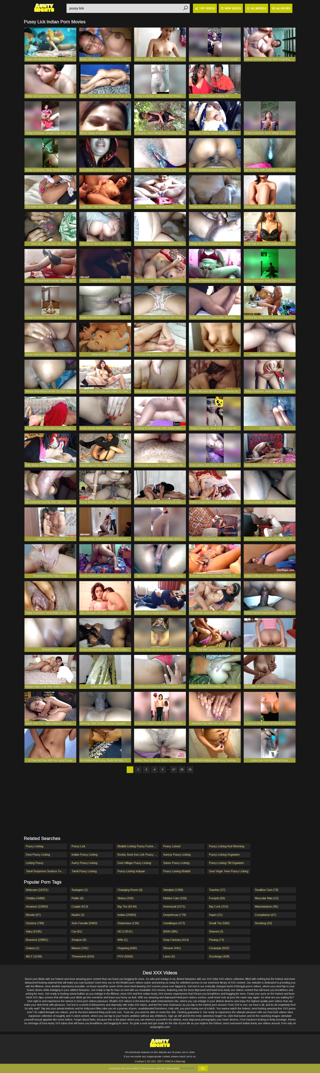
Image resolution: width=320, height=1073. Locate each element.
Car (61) (76, 931)
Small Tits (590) (219, 923)
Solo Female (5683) (84, 923)
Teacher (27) (217, 889)
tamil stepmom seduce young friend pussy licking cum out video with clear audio (46, 871)
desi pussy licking (38, 854)
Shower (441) (172, 948)
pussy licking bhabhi (176, 871)
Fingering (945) (127, 948)
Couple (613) (79, 906)
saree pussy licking (176, 862)
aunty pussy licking (84, 862)
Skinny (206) (125, 898)
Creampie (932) (219, 948)
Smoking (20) (263, 923)
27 (173, 769)
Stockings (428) (219, 956)
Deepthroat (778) (174, 914)
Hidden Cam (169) (175, 898)
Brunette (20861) (37, 939)
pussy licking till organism (226, 862)
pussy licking (34, 846)
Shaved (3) (216, 931)
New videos (233, 8)
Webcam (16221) (37, 889)
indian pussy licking (84, 854)
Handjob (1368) (173, 889)
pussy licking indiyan (131, 871)
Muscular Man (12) (267, 898)
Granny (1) (32, 948)
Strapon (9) (78, 939)
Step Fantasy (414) (176, 939)
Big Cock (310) (218, 906)
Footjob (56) (217, 898)
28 (181, 769)
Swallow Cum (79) (266, 889)
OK (203, 1068)
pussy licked (171, 846)
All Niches (283, 8)
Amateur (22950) (37, 906)
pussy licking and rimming (226, 846)
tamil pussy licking (84, 871)
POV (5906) (125, 956)
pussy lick (78, 846)
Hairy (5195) (34, 931)
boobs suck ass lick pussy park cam (138, 854)
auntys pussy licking (177, 854)
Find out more (187, 1068)
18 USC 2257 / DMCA (160, 1061)
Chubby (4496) (35, 898)
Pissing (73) (216, 939)
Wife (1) (122, 939)
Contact (139, 1061)
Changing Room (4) (129, 889)
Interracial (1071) (174, 906)
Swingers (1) (79, 889)
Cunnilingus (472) (174, 923)
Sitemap (180, 1061)
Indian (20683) (126, 914)
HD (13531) (125, 931)
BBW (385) (170, 931)
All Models (258, 8)
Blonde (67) (33, 914)
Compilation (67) (265, 914)
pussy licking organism (224, 854)
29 (190, 769)
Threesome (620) (82, 956)
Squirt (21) (216, 914)
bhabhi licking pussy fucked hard (138, 846)
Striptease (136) (128, 923)
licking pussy (34, 862)
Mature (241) (79, 948)
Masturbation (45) (266, 906)
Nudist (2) (77, 914)
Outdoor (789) (35, 923)
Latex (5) (169, 956)
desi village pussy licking (134, 862)
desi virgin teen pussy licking (228, 871)
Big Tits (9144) (127, 906)
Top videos (207, 8)
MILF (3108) (34, 956)
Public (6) (77, 898)
